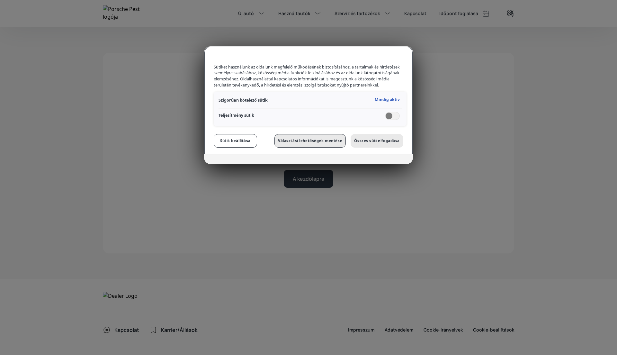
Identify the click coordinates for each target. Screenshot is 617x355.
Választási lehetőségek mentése (310, 140)
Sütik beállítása (235, 140)
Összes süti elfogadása (377, 140)
